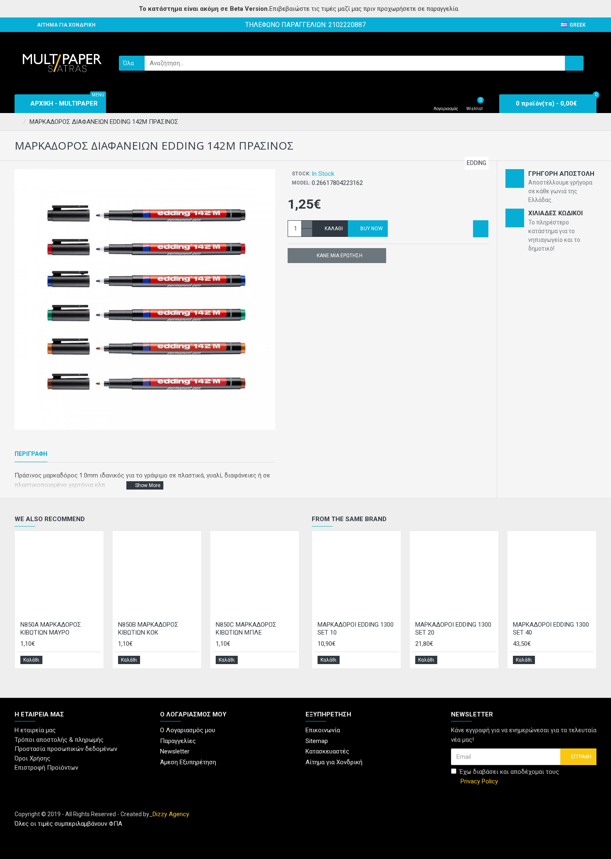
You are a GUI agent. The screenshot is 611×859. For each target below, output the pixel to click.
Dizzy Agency (171, 814)
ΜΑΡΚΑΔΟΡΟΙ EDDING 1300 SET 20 (453, 629)
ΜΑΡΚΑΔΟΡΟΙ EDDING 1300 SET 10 (356, 629)
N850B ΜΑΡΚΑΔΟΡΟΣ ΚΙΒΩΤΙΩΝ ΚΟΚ (148, 629)
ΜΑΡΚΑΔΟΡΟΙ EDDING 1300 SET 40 (551, 629)
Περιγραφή (31, 453)
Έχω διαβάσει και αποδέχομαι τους (509, 776)
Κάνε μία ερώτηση (339, 255)
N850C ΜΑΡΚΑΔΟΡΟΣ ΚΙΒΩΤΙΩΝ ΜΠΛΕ (246, 629)
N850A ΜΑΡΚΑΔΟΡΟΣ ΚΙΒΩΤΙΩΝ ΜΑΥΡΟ (50, 629)
